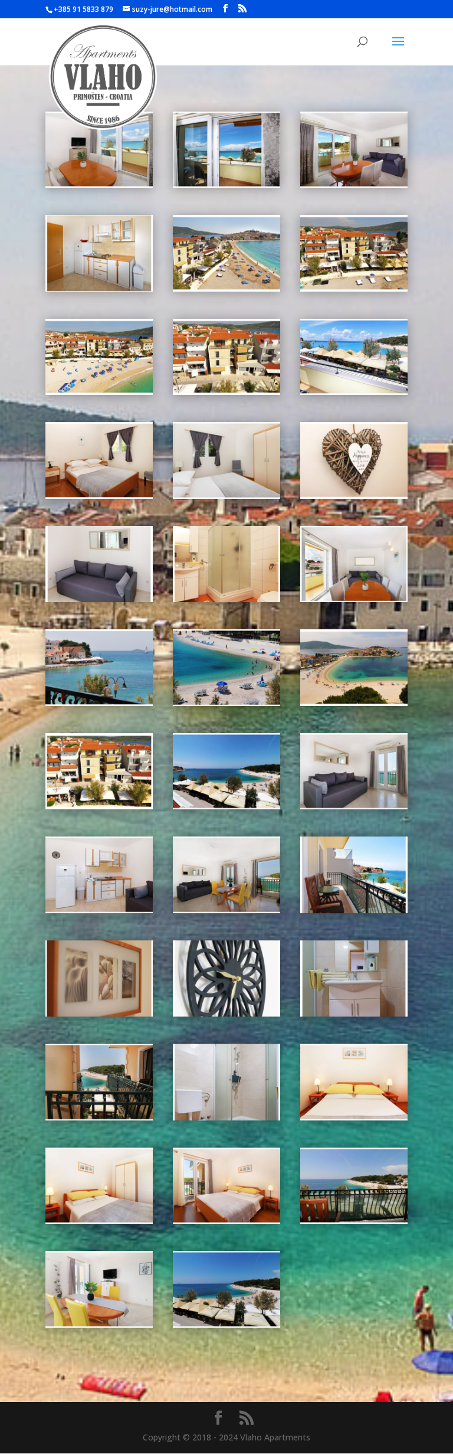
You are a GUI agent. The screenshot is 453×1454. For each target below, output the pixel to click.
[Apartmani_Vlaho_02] (226, 184)
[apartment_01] (226, 1324)
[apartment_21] (354, 806)
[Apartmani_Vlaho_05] (99, 288)
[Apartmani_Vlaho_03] (354, 184)
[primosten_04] (226, 806)
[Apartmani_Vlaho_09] (226, 391)
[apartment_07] (354, 1220)
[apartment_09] (99, 1220)
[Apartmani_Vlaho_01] (99, 184)
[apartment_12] (99, 1117)
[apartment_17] (354, 910)
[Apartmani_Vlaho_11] (99, 495)
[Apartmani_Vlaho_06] (226, 288)
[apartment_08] (226, 1220)
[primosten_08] (99, 806)
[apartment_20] (99, 910)
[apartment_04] (99, 1324)
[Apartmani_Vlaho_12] (226, 495)
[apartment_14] (226, 1013)
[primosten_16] (99, 702)
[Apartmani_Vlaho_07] (354, 288)
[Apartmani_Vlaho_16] (354, 599)
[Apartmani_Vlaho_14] (99, 599)
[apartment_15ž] (99, 1013)
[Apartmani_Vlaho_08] (99, 391)
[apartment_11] (226, 1117)
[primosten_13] (226, 702)
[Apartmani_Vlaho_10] (354, 391)
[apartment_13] (354, 1013)
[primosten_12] (354, 702)
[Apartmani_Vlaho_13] (354, 495)
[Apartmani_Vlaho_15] (226, 599)
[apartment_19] (226, 910)
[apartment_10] (354, 1117)
